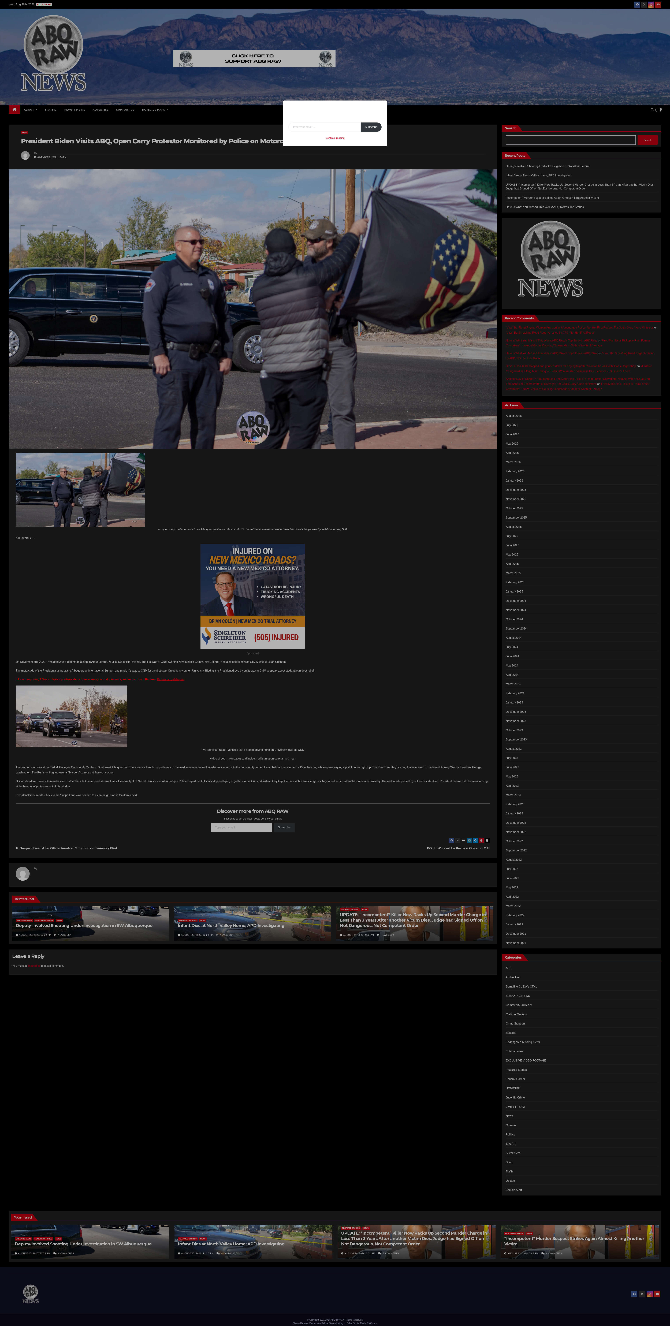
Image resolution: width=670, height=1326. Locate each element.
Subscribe (371, 126)
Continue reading (335, 137)
